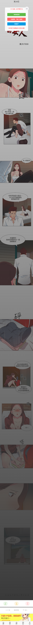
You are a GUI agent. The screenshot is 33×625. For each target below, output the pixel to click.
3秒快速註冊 (16, 14)
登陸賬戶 (16, 24)
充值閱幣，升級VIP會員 (16, 19)
